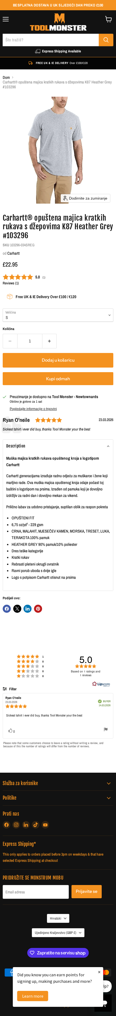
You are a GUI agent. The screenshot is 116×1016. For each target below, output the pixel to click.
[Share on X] (17, 609)
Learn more (32, 996)
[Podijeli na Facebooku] (7, 609)
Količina (8, 329)
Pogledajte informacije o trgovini (33, 409)
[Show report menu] (106, 730)
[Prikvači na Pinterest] (38, 609)
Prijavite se (86, 891)
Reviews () (11, 283)
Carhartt (13, 253)
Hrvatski (55, 918)
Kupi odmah (58, 378)
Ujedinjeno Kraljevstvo (55, 932)
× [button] (99, 971)
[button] (58, 446)
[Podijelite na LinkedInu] (27, 609)
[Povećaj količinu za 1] (49, 341)
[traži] (106, 40)
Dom (6, 77)
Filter (12, 689)
